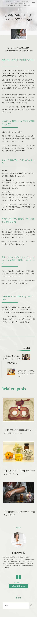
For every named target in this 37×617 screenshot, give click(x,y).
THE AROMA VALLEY (26, 2)
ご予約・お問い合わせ (18, 586)
